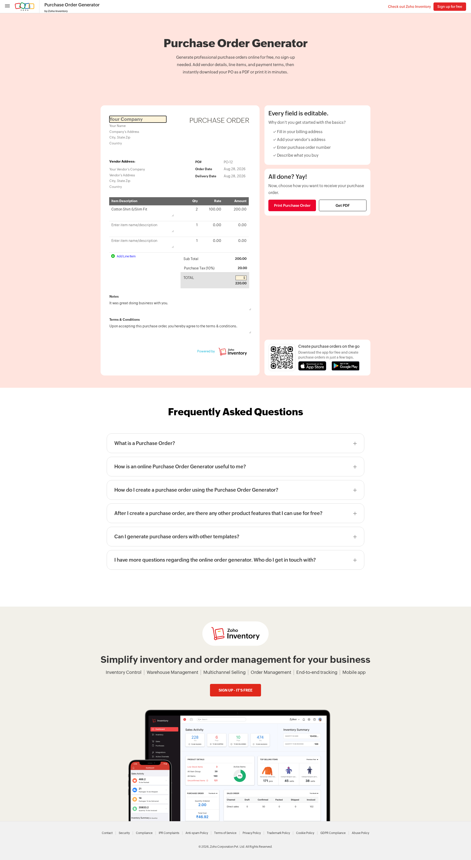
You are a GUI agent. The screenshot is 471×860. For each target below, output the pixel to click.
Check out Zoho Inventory (409, 7)
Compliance (144, 833)
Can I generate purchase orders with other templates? (176, 536)
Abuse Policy (360, 833)
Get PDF (343, 205)
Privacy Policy (252, 833)
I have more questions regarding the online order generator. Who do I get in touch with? (215, 560)
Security (124, 833)
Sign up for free (449, 7)
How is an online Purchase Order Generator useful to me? (180, 466)
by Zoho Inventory (56, 11)
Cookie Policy (305, 833)
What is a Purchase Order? (144, 443)
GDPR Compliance (333, 833)
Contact (107, 833)
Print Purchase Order (292, 205)
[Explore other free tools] (7, 6)
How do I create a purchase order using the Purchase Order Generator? (196, 490)
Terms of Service (225, 833)
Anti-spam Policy (196, 833)
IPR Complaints (169, 833)
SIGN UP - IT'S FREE (235, 690)
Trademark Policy (278, 833)
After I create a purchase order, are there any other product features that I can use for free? (218, 513)
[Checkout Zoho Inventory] (235, 633)
